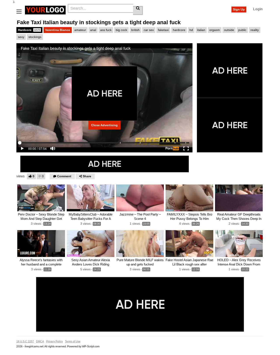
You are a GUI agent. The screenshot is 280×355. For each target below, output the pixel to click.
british (135, 30)
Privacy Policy (54, 341)
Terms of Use (72, 341)
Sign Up (239, 9)
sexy (21, 37)
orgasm (214, 30)
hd (191, 30)
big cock (121, 30)
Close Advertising (104, 125)
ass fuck (106, 30)
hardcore (179, 30)
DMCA (40, 341)
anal (93, 30)
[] (138, 10)
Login (258, 9)
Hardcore (29, 30)
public (242, 30)
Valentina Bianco (57, 30)
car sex (149, 30)
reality (254, 30)
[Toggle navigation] (20, 9)
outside (229, 30)
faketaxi (163, 30)
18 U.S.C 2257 (25, 341)
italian (201, 30)
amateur (80, 30)
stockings (34, 37)
